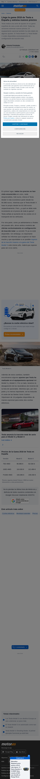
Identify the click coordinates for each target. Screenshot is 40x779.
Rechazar (20, 133)
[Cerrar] (29, 756)
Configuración (20, 129)
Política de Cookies (9, 118)
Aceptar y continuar (20, 124)
